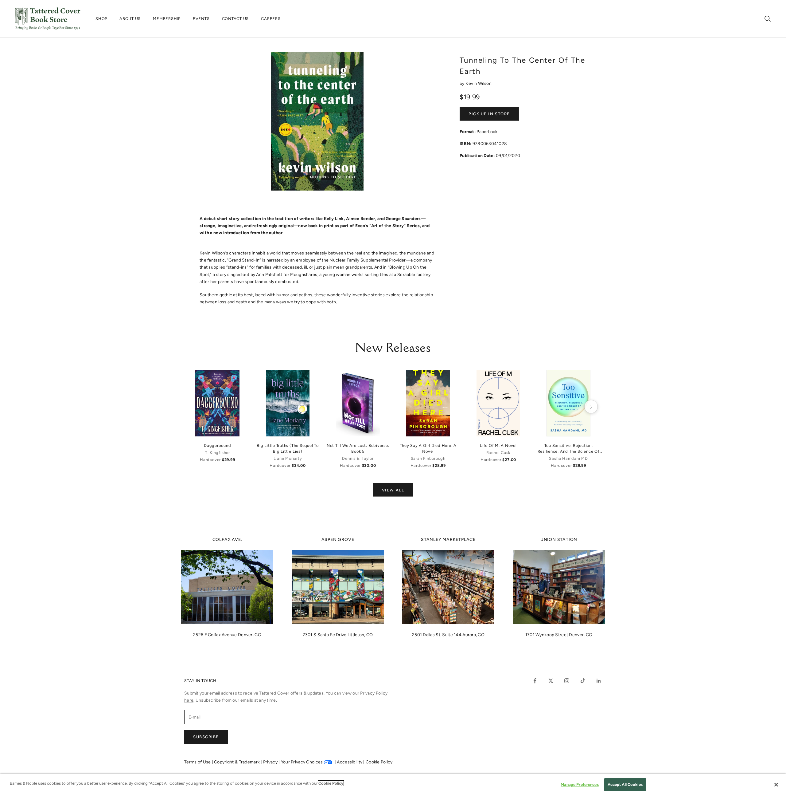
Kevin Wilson (478, 83)
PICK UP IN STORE (489, 114)
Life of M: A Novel (498, 445)
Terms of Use (198, 762)
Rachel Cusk (498, 452)
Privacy (270, 762)
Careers (270, 18)
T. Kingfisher (217, 452)
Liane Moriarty (288, 458)
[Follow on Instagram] (567, 681)
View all (393, 490)
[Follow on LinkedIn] (599, 681)
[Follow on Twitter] (551, 681)
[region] (393, 785)
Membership (167, 18)
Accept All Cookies (625, 784)
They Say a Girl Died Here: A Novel (428, 448)
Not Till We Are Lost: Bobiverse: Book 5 (358, 448)
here (188, 700)
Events (201, 18)
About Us (130, 18)
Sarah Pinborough (428, 458)
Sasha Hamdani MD (568, 458)
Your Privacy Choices (302, 762)
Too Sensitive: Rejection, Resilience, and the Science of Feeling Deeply (569, 448)
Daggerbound (217, 445)
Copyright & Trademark (237, 762)
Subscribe (206, 737)
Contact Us (235, 18)
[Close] (776, 784)
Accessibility (350, 762)
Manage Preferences (579, 784)
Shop (101, 18)
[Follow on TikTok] (583, 681)
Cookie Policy (379, 762)
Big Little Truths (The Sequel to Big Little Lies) (288, 448)
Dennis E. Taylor (357, 458)
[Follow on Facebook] (535, 681)
